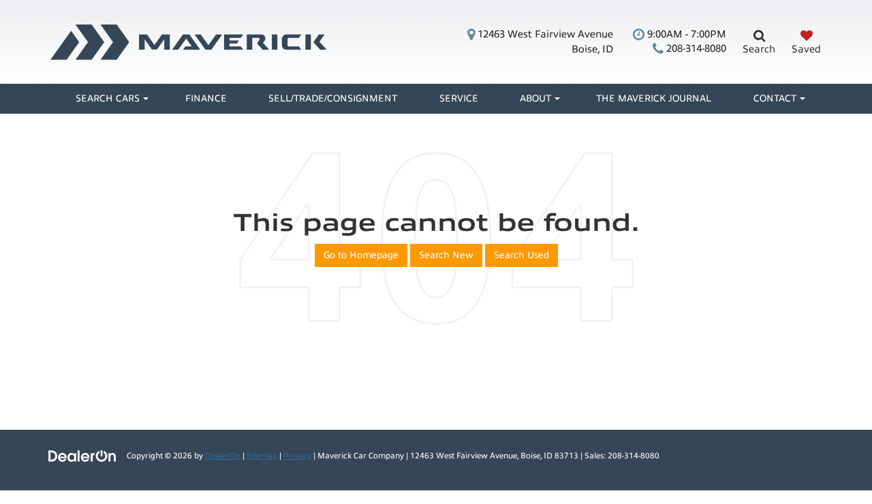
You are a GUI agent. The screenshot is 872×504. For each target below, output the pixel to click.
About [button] (535, 98)
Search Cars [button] (108, 98)
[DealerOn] (82, 455)
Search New (446, 255)
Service (458, 98)
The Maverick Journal (653, 98)
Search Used (521, 255)
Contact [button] (774, 98)
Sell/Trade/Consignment (332, 98)
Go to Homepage (361, 255)
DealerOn (222, 455)
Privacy (297, 455)
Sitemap (262, 455)
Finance (206, 98)
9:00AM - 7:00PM (685, 34)
